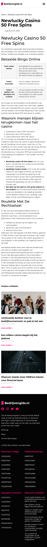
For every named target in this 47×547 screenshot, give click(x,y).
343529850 (5, 502)
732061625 (5, 515)
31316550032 (6, 527)
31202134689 (30, 473)
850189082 (5, 519)
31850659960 (6, 523)
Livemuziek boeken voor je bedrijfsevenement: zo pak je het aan (35, 499)
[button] (44, 4)
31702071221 (6, 478)
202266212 (5, 506)
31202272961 (30, 460)
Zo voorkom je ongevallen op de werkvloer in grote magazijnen (32, 536)
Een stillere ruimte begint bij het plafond (34, 505)
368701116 (5, 510)
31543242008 (30, 478)
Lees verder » (7, 328)
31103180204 (30, 469)
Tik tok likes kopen (9, 438)
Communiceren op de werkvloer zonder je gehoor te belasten (34, 519)
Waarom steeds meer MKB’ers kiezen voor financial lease (34, 512)
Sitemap (4, 430)
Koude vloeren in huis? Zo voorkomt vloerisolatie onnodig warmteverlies (34, 527)
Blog (3, 434)
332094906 (6, 456)
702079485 (5, 473)
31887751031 (30, 465)
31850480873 (30, 486)
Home (3, 15)
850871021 (29, 456)
